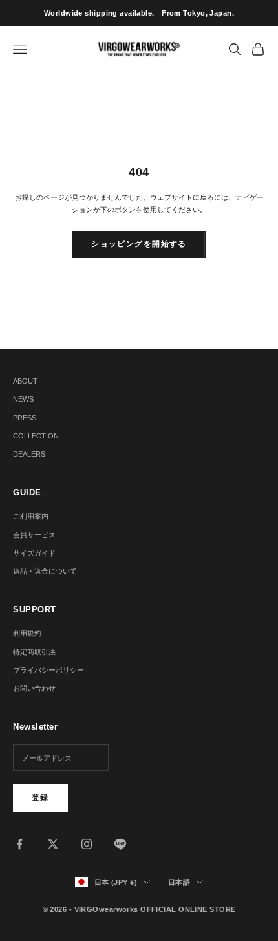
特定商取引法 (34, 652)
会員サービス (34, 535)
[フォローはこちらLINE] (120, 844)
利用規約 (27, 633)
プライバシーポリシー (48, 670)
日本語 (179, 882)
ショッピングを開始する (139, 243)
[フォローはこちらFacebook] (19, 844)
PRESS (24, 418)
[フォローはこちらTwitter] (53, 844)
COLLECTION (36, 436)
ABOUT (25, 381)
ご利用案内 (30, 516)
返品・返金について (45, 571)
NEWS (23, 399)
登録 (40, 797)
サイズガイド (34, 553)
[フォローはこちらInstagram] (86, 844)
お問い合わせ (34, 688)
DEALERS (29, 454)
